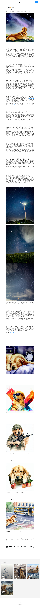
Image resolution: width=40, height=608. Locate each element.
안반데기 (8, 121)
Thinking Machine (20, 1)
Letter (11, 7)
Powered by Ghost (20, 604)
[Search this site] (30, 2)
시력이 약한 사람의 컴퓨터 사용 (10, 43)
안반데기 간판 (17, 142)
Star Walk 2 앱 (9, 74)
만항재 (15, 104)
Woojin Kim (8, 7)
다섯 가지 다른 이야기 (13, 332)
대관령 (26, 122)
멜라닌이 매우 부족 (26, 43)
